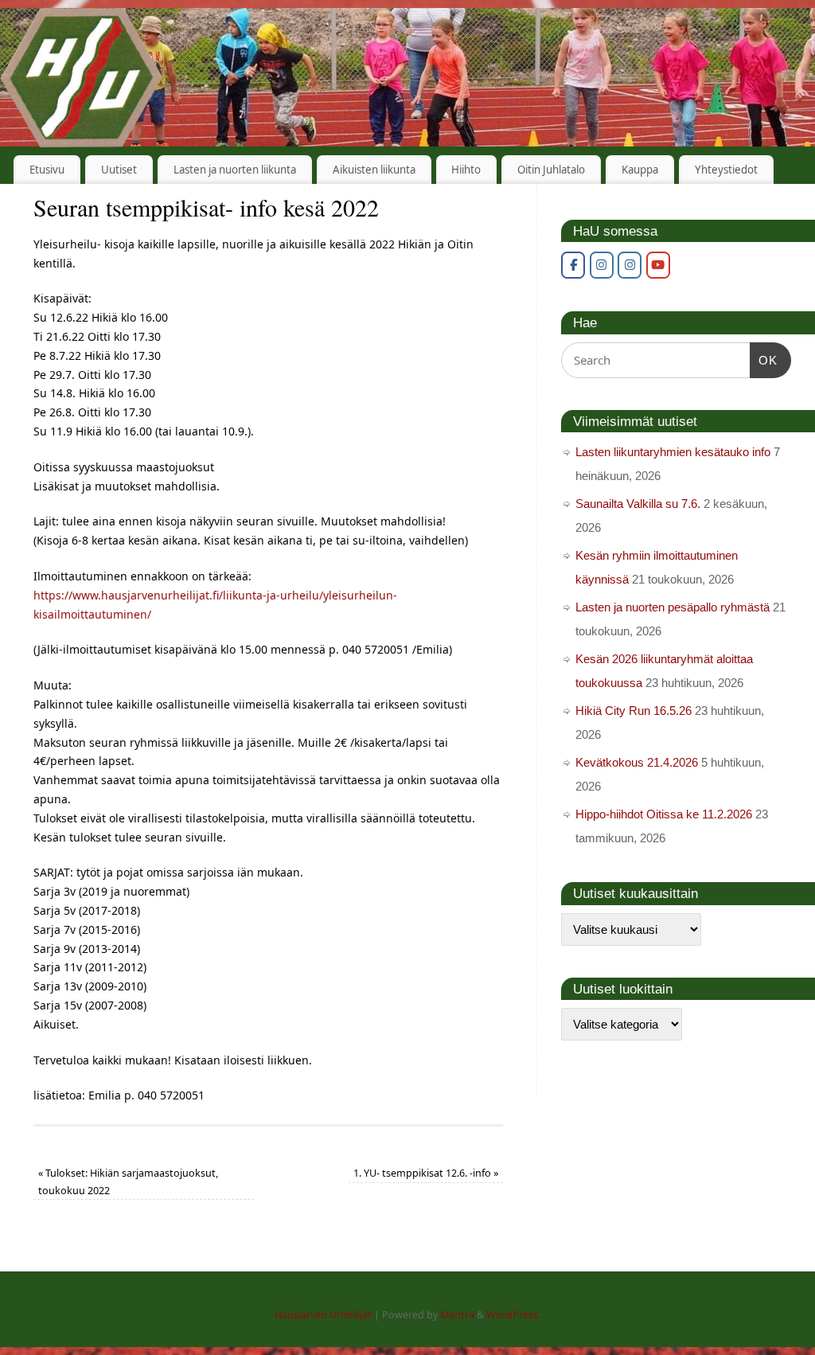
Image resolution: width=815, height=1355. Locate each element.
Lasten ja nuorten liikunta (235, 169)
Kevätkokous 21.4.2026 (636, 762)
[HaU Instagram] (602, 265)
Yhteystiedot (726, 169)
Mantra (457, 1315)
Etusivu (46, 169)
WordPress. (513, 1315)
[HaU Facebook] (573, 265)
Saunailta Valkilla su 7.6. (637, 503)
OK (764, 360)
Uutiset (119, 169)
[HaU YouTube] (658, 265)
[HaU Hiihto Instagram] (629, 265)
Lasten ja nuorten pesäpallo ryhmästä (672, 607)
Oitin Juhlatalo (551, 169)
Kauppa (640, 169)
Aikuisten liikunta (374, 169)
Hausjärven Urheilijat (323, 1315)
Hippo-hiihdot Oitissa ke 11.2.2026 (663, 814)
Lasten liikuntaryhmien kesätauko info (672, 452)
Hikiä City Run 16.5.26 (633, 710)
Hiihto (466, 169)
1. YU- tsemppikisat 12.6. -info (425, 1173)
